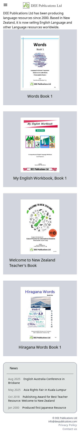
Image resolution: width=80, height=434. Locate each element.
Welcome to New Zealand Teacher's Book (32, 262)
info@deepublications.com (62, 421)
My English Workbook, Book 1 (40, 178)
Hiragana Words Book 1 (40, 347)
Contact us (70, 429)
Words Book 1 (40, 96)
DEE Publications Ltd (46, 5)
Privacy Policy (67, 425)
